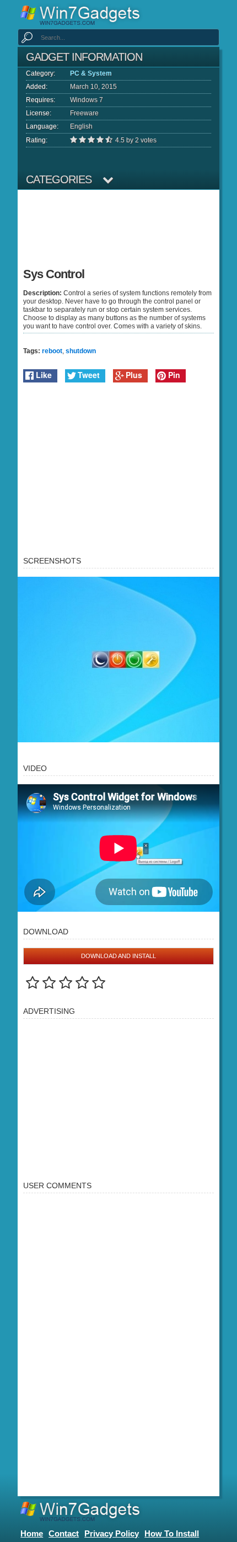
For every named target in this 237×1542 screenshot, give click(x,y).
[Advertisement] (117, 231)
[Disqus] (118, 1339)
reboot (52, 351)
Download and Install (118, 956)
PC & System (91, 73)
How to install (171, 1533)
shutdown (81, 351)
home (31, 1533)
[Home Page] (83, 14)
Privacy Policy (111, 1533)
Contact (64, 1533)
